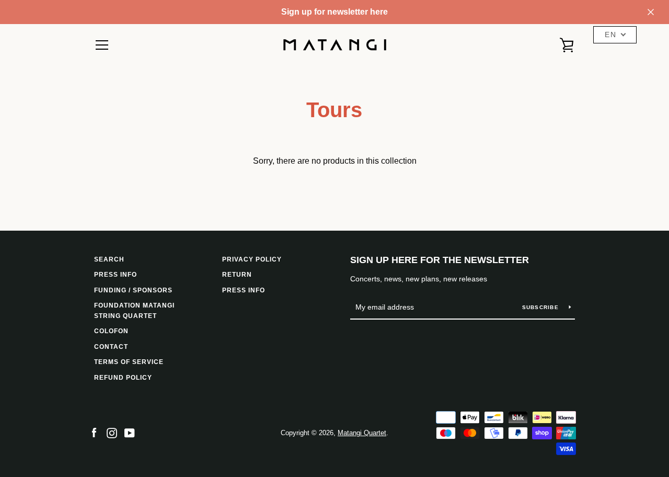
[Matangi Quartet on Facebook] (94, 432)
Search (109, 259)
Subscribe (541, 307)
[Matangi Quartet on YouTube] (129, 432)
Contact (111, 346)
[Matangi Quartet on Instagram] (112, 432)
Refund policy (123, 377)
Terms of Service (129, 362)
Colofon (111, 331)
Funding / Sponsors (133, 290)
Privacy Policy (252, 259)
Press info (115, 274)
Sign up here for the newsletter (439, 260)
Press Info (243, 290)
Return (237, 274)
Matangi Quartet (362, 433)
